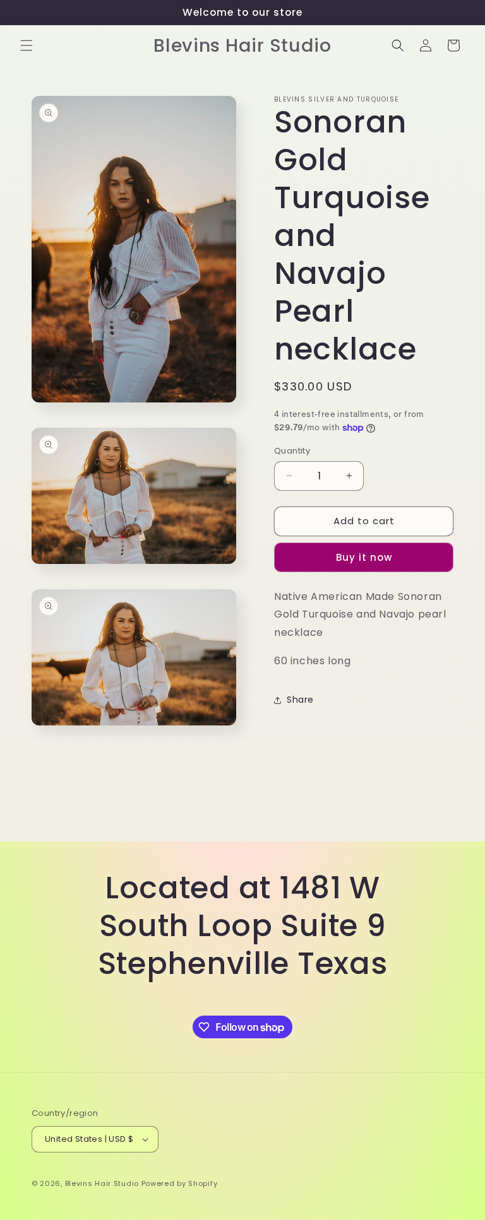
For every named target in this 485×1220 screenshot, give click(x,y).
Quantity (292, 451)
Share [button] (300, 699)
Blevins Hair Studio (102, 1183)
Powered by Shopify (179, 1183)
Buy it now (364, 557)
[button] (26, 45)
